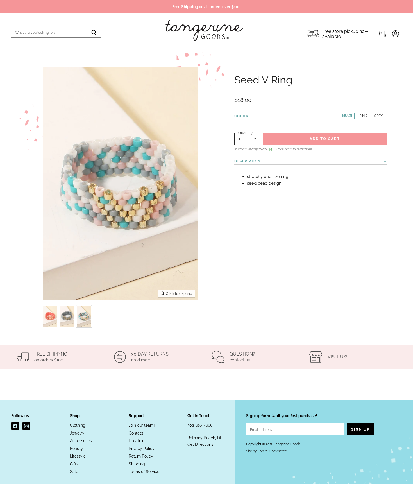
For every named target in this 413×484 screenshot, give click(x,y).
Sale (74, 471)
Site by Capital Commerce (266, 451)
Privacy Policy (142, 448)
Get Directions (200, 444)
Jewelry (77, 433)
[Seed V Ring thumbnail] (50, 316)
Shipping (137, 464)
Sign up (360, 429)
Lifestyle (78, 456)
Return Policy (141, 456)
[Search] (94, 33)
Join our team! (142, 425)
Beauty (76, 448)
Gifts (74, 464)
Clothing (77, 425)
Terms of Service (144, 471)
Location (136, 440)
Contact (136, 433)
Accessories (81, 440)
